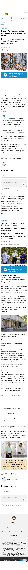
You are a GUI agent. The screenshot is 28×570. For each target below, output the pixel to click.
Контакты (4, 531)
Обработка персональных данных (14, 539)
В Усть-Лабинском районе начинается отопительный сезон (13, 23)
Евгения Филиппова (13, 357)
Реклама (11, 531)
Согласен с (12, 189)
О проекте (14, 535)
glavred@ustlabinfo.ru (8, 552)
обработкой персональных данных (12, 190)
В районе (13, 20)
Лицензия (23, 531)
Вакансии (17, 531)
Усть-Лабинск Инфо (5, 20)
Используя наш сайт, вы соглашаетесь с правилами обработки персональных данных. (10, 560)
